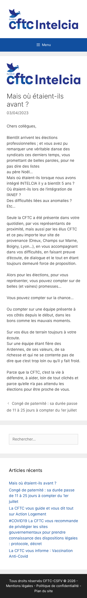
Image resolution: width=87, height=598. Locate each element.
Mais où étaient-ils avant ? (32, 483)
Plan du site (43, 591)
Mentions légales (19, 586)
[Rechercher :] (43, 439)
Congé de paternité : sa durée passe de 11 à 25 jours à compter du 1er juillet (42, 496)
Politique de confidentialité (57, 586)
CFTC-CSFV (52, 581)
